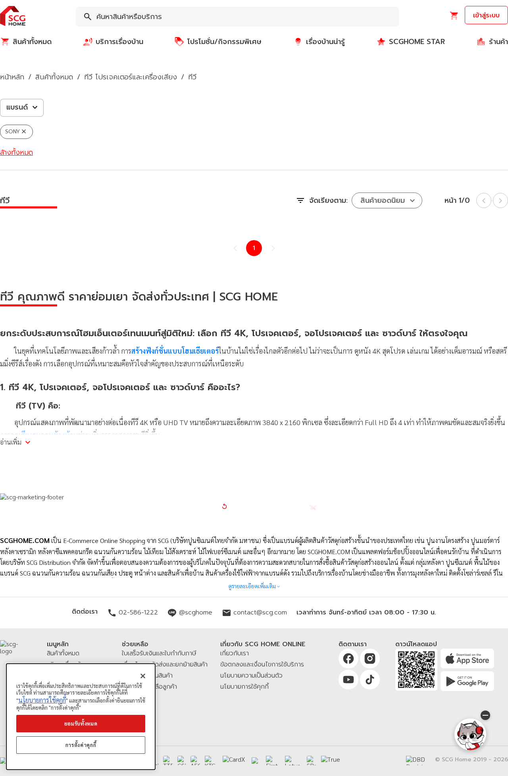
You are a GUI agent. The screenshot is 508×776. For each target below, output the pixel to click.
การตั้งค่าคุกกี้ (80, 744)
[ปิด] (142, 676)
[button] (12, 16)
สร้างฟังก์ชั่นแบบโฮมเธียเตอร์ (175, 350)
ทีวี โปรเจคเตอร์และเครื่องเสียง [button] (130, 77)
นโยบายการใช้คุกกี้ (42, 700)
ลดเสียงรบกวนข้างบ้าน (44, 434)
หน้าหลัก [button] (12, 77)
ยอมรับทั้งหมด (81, 723)
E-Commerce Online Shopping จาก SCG (116, 540)
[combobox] (237, 17)
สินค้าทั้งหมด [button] (54, 77)
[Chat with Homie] (470, 734)
